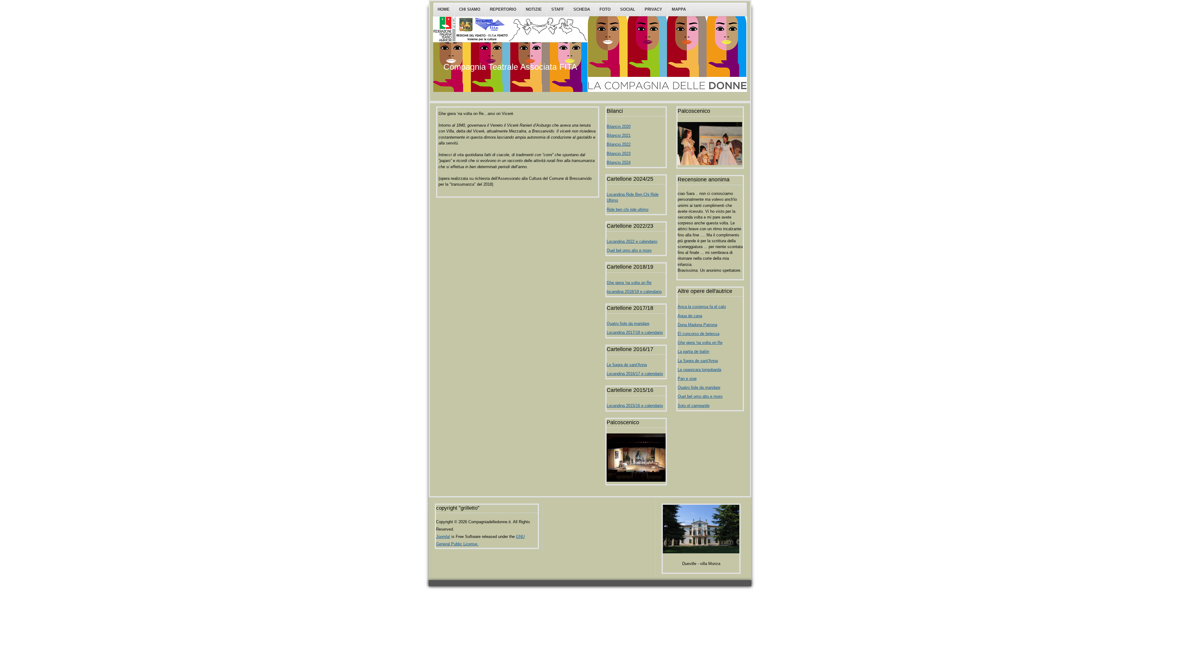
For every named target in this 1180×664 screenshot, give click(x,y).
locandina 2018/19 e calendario (634, 291)
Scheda (581, 9)
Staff (557, 9)
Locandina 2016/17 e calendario (635, 373)
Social (627, 9)
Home (444, 9)
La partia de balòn (693, 351)
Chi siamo (469, 9)
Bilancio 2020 (619, 126)
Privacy (653, 9)
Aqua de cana (690, 316)
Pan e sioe (687, 378)
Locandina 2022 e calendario (632, 241)
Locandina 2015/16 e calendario (635, 405)
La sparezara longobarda (699, 369)
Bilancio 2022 (619, 144)
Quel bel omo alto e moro (629, 250)
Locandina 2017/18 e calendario (635, 332)
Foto (605, 9)
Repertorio (503, 9)
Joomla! (443, 536)
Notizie (534, 9)
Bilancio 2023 (619, 153)
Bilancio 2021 (619, 135)
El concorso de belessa (698, 333)
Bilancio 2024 (619, 162)
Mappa (679, 9)
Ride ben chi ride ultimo (627, 209)
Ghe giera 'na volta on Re (629, 282)
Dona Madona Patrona (697, 324)
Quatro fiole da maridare (628, 323)
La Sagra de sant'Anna (627, 364)
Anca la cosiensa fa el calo (702, 306)
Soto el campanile (694, 405)
